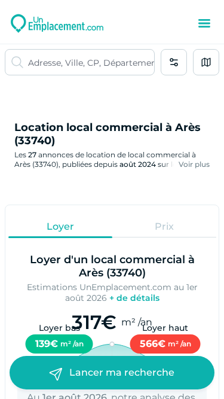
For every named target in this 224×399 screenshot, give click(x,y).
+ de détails (134, 298)
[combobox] (91, 62)
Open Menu (204, 23)
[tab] (60, 226)
